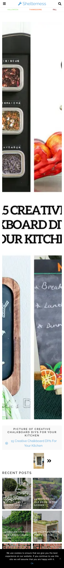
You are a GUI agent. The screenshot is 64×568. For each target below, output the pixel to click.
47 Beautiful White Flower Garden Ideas (13, 502)
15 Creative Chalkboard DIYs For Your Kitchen (33, 443)
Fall (55, 9)
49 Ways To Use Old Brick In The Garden (45, 502)
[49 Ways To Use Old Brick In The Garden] (47, 493)
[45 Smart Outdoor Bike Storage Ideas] (47, 526)
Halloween (12, 9)
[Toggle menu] (4, 4)
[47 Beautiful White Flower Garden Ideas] (16, 493)
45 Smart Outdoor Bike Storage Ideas (46, 535)
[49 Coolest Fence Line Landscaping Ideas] (16, 526)
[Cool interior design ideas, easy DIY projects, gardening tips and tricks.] (32, 5)
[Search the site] (59, 4)
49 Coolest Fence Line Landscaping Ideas (16, 535)
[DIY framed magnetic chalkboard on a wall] (39, 461)
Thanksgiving (35, 9)
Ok (32, 563)
